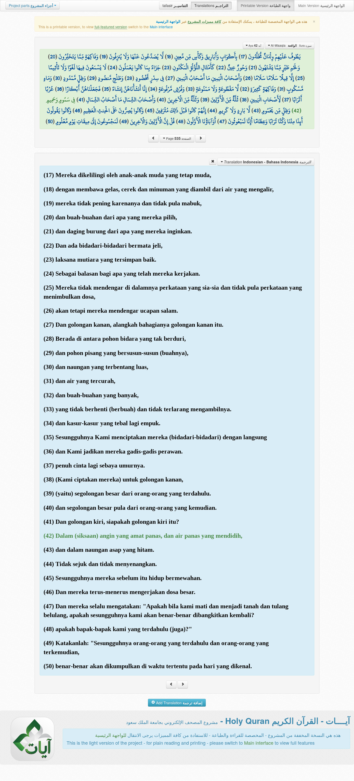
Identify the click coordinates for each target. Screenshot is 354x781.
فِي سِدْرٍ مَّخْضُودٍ (150, 78)
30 (57, 78)
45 (149, 110)
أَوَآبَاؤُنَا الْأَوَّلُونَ (201, 121)
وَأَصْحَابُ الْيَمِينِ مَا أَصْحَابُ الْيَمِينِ (209, 78)
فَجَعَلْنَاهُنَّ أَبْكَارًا (83, 89)
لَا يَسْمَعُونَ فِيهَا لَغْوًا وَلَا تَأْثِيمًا (77, 67)
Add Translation (178, 702)
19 (104, 56)
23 (166, 67)
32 (244, 89)
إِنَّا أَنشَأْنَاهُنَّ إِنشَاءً (129, 89)
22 (221, 67)
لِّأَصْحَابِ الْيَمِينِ (265, 99)
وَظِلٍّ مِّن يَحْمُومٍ (276, 110)
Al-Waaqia (290, 45)
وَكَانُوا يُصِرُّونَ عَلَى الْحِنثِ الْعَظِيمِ (113, 110)
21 (253, 67)
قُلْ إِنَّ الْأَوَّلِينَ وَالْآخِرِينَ (152, 121)
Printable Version (266, 5)
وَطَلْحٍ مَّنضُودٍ (110, 78)
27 (170, 78)
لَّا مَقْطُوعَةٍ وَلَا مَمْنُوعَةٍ (217, 89)
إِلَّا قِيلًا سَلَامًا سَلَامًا (274, 78)
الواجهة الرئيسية (168, 21)
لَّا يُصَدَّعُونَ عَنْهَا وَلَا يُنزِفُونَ (136, 56)
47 (222, 121)
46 (77, 110)
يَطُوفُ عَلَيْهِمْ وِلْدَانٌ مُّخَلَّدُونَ (274, 56)
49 (124, 121)
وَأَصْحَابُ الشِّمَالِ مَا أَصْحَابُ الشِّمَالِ (120, 99)
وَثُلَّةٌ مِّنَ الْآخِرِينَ (183, 99)
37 (286, 99)
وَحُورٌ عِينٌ (237, 67)
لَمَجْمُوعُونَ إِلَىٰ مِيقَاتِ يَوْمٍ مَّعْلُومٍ (87, 121)
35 (106, 89)
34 (152, 89)
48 (180, 121)
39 (204, 99)
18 (169, 56)
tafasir (175, 5)
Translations (211, 5)
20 (52, 56)
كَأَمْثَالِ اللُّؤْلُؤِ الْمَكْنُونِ (194, 67)
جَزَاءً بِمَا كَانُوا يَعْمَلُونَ (140, 67)
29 (92, 78)
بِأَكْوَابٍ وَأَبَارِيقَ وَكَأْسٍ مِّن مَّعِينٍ (205, 56)
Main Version (321, 5)
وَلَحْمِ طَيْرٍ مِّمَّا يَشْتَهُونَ (279, 67)
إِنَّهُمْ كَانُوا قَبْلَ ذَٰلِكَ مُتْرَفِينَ (181, 110)
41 (81, 99)
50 (50, 121)
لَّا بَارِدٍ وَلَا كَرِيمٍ (234, 110)
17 (243, 56)
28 (129, 78)
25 (300, 78)
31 (281, 89)
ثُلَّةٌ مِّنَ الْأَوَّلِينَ (224, 99)
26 (248, 78)
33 (190, 89)
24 (112, 67)
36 (59, 89)
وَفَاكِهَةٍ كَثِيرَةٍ (263, 89)
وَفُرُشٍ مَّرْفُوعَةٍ (172, 89)
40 (161, 99)
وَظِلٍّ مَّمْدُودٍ (74, 78)
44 (212, 110)
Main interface (161, 26)
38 (244, 99)
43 (256, 110)
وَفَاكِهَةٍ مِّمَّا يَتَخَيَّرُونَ (78, 56)
